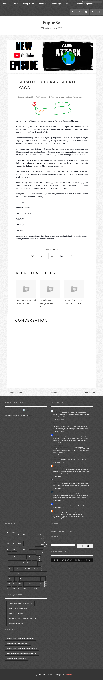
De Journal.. (57, 435)
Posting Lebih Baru (14, 393)
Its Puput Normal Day (74, 97)
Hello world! (56, 459)
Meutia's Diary (58, 445)
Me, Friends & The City (60, 466)
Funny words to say (58, 97)
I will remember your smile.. (61, 505)
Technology (56, 4)
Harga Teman (57, 412)
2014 (24, 550)
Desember (37, 552)
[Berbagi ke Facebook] (71, 256)
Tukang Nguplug (58, 492)
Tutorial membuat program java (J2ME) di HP (22, 653)
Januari (36, 579)
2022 (24, 534)
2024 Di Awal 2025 (59, 436)
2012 (19, 584)
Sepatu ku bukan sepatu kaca (19, 574)
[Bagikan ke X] (32, 256)
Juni (33, 563)
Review (69, 4)
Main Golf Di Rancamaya (16, 613)
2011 (30, 584)
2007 (35, 589)
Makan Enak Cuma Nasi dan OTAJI (63, 493)
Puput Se (51, 22)
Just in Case (57, 511)
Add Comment (41, 97)
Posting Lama (90, 393)
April (38, 574)
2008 (24, 589)
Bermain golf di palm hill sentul (18, 608)
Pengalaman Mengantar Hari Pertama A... (47, 303)
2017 (30, 543)
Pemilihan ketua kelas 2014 (22, 569)
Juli (23, 563)
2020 (35, 536)
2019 (8, 543)
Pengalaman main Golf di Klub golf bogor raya (22, 618)
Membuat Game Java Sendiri (16, 658)
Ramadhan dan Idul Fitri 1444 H (62, 447)
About (15, 4)
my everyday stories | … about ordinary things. (68, 504)
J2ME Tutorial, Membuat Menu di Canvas (20, 638)
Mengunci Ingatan (59, 411)
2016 (42, 544)
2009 (13, 589)
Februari (22, 579)
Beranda (53, 393)
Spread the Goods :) (60, 457)
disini (30, 416)
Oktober (16, 557)
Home (5, 4)
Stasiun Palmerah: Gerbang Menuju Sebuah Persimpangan (70, 424)
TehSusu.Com (58, 423)
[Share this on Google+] (42, 256)
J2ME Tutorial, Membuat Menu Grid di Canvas (22, 648)
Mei (10, 569)
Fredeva (56, 480)
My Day (42, 4)
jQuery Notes (57, 512)
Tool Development (85, 4)
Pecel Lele (37, 569)
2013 (8, 584)
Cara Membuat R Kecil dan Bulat (17, 643)
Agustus (11, 563)
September (30, 557)
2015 (13, 549)
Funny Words (28, 4)
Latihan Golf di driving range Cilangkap (20, 603)
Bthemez (68, 674)
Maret (10, 579)
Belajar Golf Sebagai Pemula (17, 623)
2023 (13, 532)
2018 (19, 543)
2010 (41, 584)
